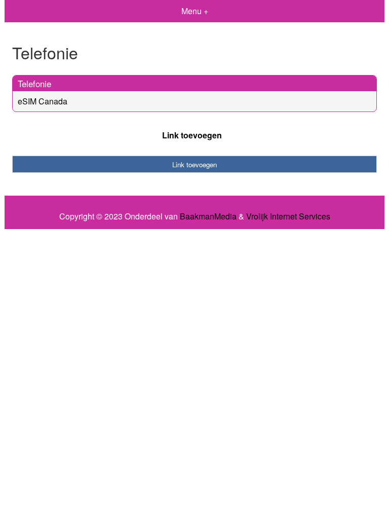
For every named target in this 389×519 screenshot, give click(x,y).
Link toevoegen (192, 135)
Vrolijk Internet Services (288, 216)
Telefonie (34, 83)
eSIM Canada (42, 101)
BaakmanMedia (208, 216)
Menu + (194, 11)
